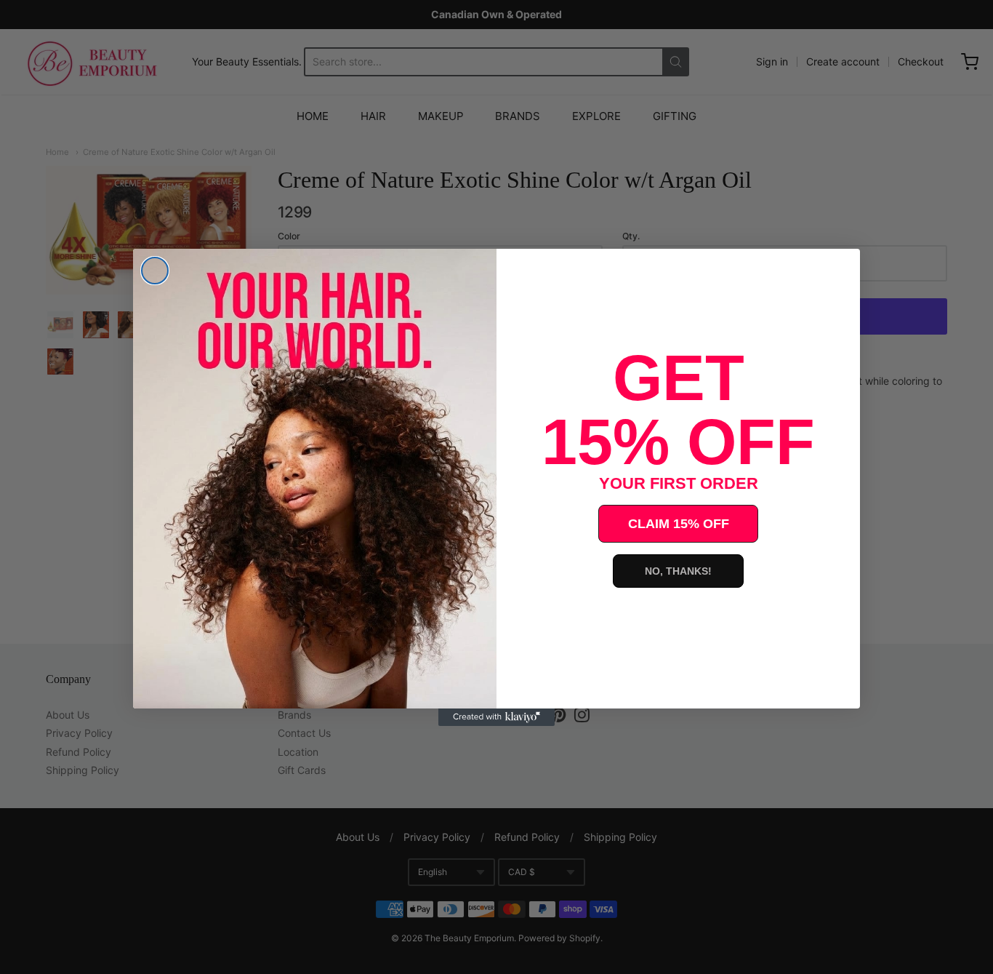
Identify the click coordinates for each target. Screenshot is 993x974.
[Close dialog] (155, 271)
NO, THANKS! (678, 571)
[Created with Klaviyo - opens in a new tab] (496, 717)
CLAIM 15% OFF (678, 523)
